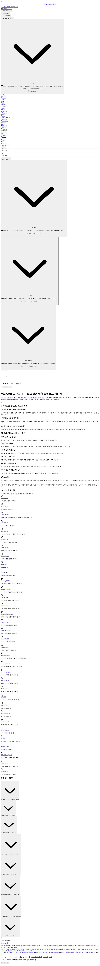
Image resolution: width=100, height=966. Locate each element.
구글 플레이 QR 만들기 (74, 952)
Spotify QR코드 (5, 721)
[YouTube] (4, 963)
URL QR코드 (4, 498)
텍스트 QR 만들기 (14, 946)
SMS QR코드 (4, 531)
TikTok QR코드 (5, 688)
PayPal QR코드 (5, 730)
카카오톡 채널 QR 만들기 (26, 949)
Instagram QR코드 (5, 680)
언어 (50, 957)
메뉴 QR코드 (4, 771)
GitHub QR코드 (5, 763)
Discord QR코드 (5, 639)
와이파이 (17, 397)
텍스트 (6, 397)
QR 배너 (15, 7)
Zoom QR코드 (4, 564)
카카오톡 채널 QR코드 (7, 614)
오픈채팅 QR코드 (5, 622)
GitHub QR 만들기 (86, 952)
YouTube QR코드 (5, 663)
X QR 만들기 (4, 952)
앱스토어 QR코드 (5, 746)
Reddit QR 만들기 (71, 949)
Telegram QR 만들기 (11, 947)
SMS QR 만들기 (42, 946)
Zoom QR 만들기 (79, 946)
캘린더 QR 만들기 (70, 946)
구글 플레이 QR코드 (6, 755)
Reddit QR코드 (5, 647)
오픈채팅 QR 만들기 (38, 949)
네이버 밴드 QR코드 (6, 630)
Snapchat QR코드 (5, 713)
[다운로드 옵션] (11, 387)
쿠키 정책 (45, 957)
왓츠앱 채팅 (41, 397)
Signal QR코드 (4, 605)
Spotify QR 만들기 (34, 952)
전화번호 (23, 397)
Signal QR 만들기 (14, 949)
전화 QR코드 (4, 523)
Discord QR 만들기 (62, 949)
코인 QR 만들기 (53, 952)
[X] (2, 963)
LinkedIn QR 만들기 (13, 952)
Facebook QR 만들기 (6, 950)
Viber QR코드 (4, 597)
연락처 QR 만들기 (60, 946)
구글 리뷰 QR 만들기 (82, 949)
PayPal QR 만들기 (44, 952)
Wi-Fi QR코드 (4, 572)
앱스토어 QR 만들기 (62, 952)
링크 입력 (5, 150)
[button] (32, 86)
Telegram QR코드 (5, 589)
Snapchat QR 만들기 (23, 952)
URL (2, 397)
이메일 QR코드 (5, 514)
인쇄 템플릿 (9, 7)
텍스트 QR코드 (5, 506)
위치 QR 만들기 (50, 946)
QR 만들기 (3, 7)
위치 (28, 397)
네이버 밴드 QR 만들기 (50, 949)
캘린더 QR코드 (5, 556)
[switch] (2, 153)
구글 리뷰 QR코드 (6, 655)
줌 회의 (35, 397)
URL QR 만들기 (5, 946)
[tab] (2, 94)
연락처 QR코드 (5, 547)
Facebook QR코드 (5, 672)
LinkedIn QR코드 (5, 705)
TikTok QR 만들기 (27, 950)
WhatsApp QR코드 (6, 581)
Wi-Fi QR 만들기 (88, 946)
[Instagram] (7, 963)
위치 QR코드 (4, 539)
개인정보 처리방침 (37, 957)
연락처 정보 (11, 397)
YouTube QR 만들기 (93, 949)
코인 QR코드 (4, 738)
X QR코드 (3, 697)
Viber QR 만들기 (5, 949)
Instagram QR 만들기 (17, 950)
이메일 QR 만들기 (24, 946)
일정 (31, 397)
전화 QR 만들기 (33, 946)
